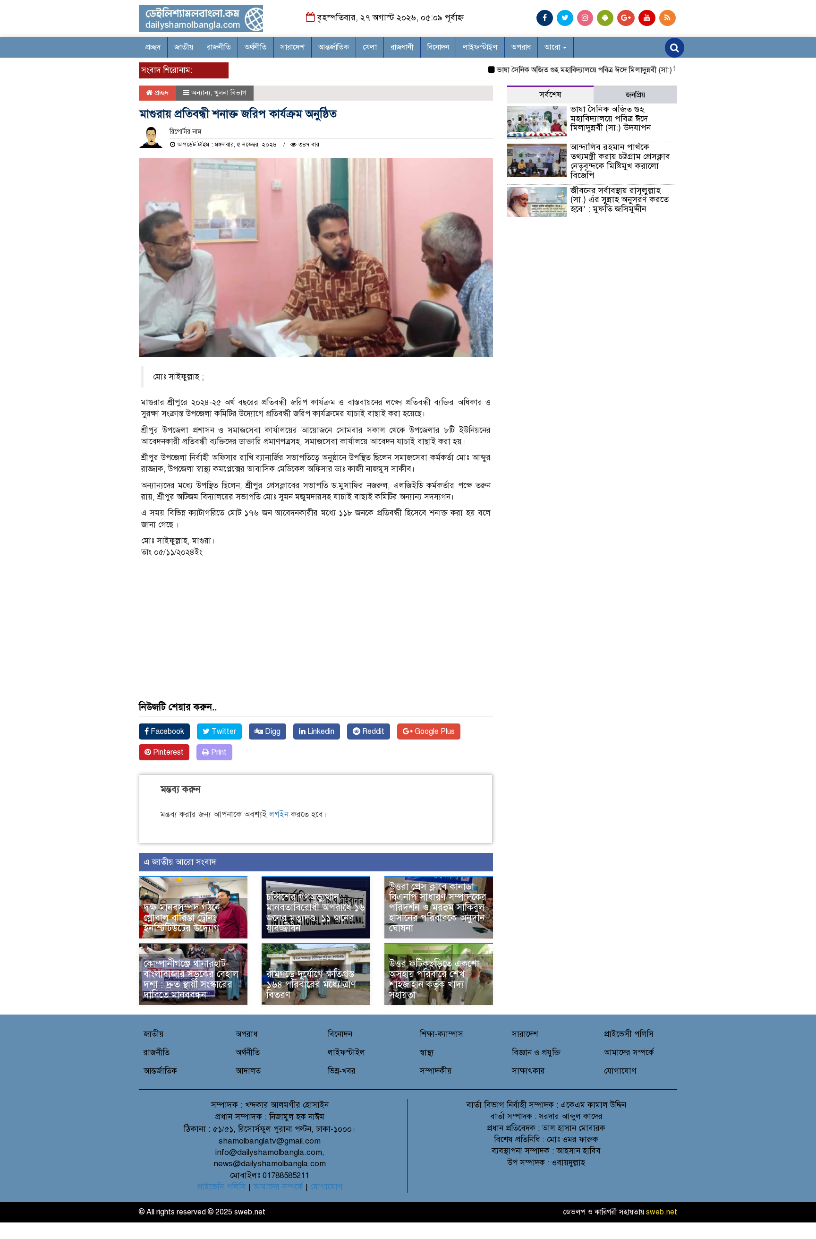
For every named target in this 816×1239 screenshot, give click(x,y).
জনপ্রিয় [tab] (635, 95)
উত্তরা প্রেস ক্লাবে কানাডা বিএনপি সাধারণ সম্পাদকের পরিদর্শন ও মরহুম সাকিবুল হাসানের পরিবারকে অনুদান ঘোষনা (437, 907)
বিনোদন (438, 47)
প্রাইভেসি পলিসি (221, 1187)
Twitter (223, 731)
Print (218, 752)
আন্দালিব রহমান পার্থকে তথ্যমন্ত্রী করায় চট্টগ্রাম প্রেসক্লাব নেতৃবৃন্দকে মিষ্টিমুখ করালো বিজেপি (620, 161)
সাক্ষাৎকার (528, 1071)
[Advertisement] (316, 636)
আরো (553, 47)
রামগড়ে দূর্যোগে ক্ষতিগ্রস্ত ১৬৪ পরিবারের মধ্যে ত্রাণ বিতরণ (311, 984)
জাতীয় (183, 47)
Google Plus (434, 731)
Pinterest (167, 752)
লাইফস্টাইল (480, 47)
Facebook (166, 731)
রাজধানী (402, 47)
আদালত (248, 1071)
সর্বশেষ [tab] (550, 95)
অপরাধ (521, 47)
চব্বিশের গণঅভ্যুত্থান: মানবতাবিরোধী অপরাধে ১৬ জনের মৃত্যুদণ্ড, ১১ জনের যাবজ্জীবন (315, 912)
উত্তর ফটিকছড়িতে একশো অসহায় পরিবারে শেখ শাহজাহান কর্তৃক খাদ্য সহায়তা (434, 979)
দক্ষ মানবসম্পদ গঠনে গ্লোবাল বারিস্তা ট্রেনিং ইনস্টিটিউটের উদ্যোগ (182, 918)
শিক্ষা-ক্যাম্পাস (441, 1034)
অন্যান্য (201, 92)
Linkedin (320, 731)
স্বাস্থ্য (427, 1053)
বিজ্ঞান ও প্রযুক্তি (536, 1053)
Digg (271, 731)
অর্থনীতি (256, 47)
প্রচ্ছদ (153, 47)
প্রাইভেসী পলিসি (629, 1034)
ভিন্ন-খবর (342, 1071)
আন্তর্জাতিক (333, 47)
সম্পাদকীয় (436, 1071)
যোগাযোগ (620, 1071)
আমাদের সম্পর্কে (629, 1053)
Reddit (372, 731)
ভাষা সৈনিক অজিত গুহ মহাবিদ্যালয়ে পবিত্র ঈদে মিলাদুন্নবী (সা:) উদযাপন (576, 70)
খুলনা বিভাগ (230, 92)
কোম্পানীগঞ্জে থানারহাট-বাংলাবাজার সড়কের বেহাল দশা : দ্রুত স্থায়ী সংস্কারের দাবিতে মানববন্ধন (191, 979)
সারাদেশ (292, 47)
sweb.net (661, 1212)
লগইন (279, 814)
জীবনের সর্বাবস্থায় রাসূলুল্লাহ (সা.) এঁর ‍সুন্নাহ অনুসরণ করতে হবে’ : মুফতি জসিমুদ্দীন (619, 200)
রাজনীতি (219, 47)
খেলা (370, 47)
